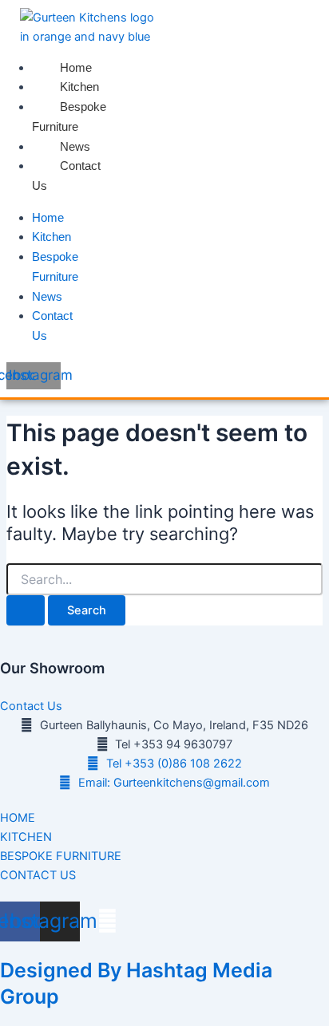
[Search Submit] (25, 610)
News (75, 146)
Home (76, 67)
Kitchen (79, 86)
